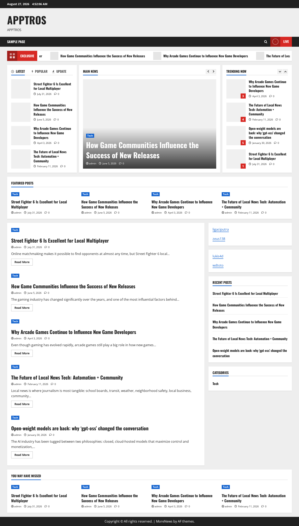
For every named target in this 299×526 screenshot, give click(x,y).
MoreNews (164, 521)
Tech (90, 135)
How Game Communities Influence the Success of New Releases (93, 55)
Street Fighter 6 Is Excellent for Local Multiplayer (21, 89)
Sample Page (16, 41)
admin (92, 163)
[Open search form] (265, 42)
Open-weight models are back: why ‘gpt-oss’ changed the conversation (236, 135)
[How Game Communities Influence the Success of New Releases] (149, 124)
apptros (26, 19)
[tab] (21, 72)
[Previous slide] (208, 71)
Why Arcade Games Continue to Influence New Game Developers (196, 55)
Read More (23, 263)
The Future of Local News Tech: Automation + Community (21, 159)
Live (286, 41)
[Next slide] (213, 71)
